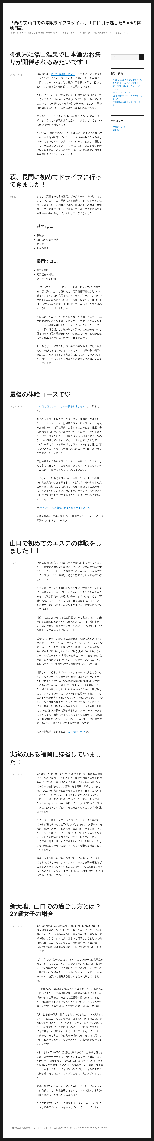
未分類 (13, 197)
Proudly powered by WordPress (93, 1128)
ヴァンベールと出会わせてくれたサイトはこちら (66, 507)
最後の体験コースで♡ (63, 73)
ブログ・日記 (16, 74)
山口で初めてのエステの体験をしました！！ (63, 406)
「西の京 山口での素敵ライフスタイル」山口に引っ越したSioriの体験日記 (42, 1128)
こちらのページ (76, 731)
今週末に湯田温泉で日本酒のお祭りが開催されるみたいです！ (55, 58)
